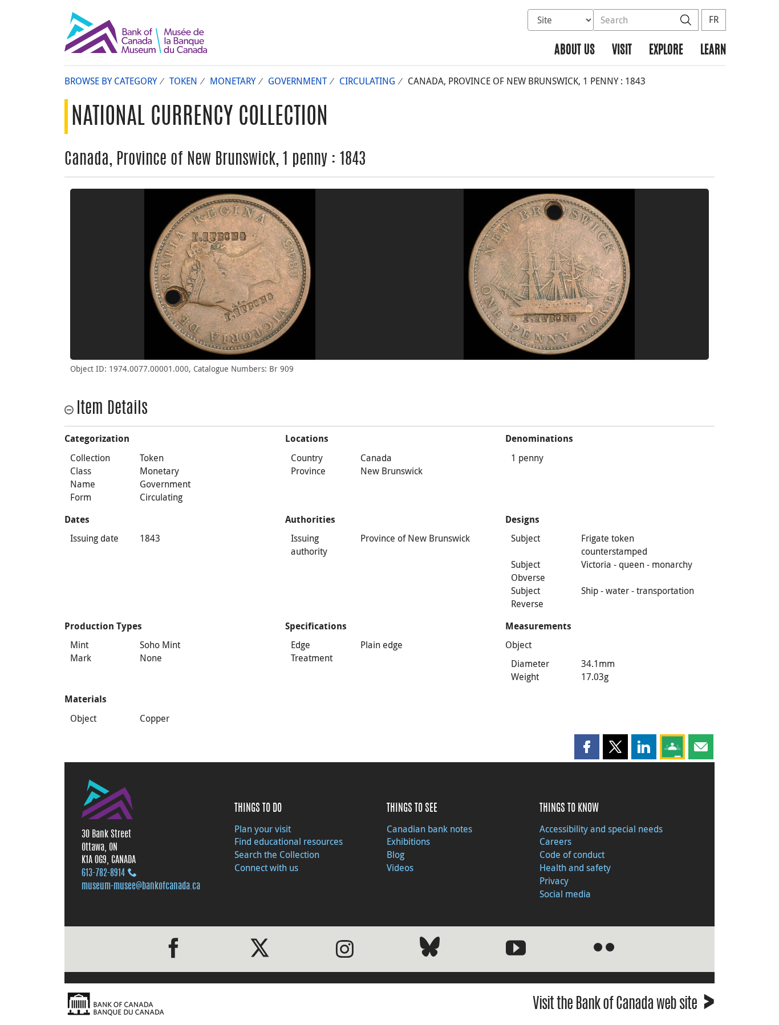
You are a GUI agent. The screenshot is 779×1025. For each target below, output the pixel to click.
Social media (565, 894)
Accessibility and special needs (601, 829)
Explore (666, 50)
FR (714, 19)
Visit (622, 50)
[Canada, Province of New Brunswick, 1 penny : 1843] (230, 274)
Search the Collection (276, 854)
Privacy (554, 880)
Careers (555, 841)
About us (574, 50)
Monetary (232, 81)
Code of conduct (571, 854)
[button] (586, 746)
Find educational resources (288, 841)
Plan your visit (262, 829)
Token (183, 81)
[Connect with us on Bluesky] (430, 948)
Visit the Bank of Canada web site (624, 1005)
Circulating (367, 81)
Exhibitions (408, 841)
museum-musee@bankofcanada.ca (141, 886)
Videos (400, 867)
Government (297, 81)
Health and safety (575, 867)
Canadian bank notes (429, 829)
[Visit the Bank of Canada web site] (224, 1004)
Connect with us (266, 867)
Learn (713, 50)
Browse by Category (110, 81)
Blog (395, 854)
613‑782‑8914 (103, 873)
